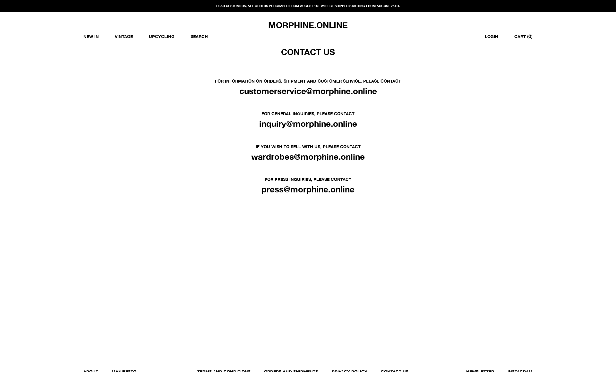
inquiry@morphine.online (308, 124)
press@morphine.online (308, 189)
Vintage (124, 36)
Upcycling (162, 36)
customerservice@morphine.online (308, 91)
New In (91, 36)
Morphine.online (308, 25)
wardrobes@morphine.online (308, 157)
